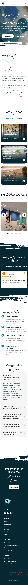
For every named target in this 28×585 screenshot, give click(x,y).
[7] (15, 233)
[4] (11, 233)
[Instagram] (5, 513)
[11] (20, 233)
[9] (18, 233)
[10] (19, 233)
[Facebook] (8, 513)
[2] (8, 233)
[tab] (9, 118)
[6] (14, 233)
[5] (12, 233)
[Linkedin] (11, 513)
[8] (16, 233)
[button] (25, 3)
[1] (7, 233)
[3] (10, 233)
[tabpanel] (14, 217)
